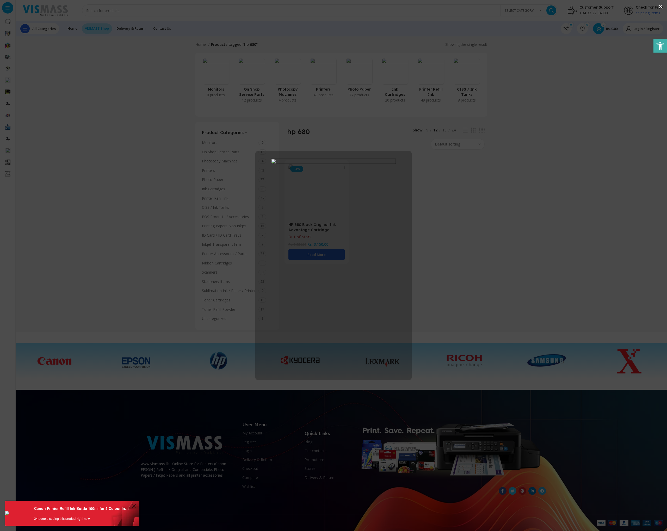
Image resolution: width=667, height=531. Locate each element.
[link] (660, 46)
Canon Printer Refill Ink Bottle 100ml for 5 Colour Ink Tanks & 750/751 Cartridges (82, 508)
